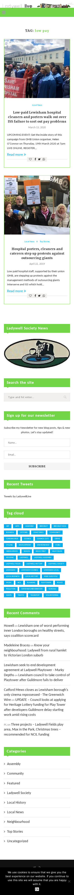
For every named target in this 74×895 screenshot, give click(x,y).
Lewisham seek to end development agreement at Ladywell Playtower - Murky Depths (34, 670)
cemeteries (38, 532)
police (60, 583)
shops (9, 595)
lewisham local (51, 570)
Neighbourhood (18, 822)
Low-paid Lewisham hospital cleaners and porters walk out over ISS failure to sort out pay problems (37, 116)
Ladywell (24, 558)
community (55, 532)
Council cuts (43, 539)
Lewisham (10, 570)
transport (35, 595)
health (27, 551)
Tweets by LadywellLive (17, 496)
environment (43, 545)
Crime (57, 539)
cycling (9, 545)
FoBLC (58, 545)
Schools (52, 589)
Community (15, 774)
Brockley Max (60, 526)
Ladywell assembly (43, 558)
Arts (17, 526)
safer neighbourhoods (32, 589)
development (25, 545)
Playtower (46, 583)
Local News (37, 105)
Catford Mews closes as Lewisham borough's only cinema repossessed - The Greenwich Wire (36, 695)
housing (10, 558)
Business (10, 532)
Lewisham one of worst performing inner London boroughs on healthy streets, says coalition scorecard (36, 631)
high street (41, 551)
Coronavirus (12, 539)
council (27, 539)
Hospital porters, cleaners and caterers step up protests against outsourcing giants (37, 253)
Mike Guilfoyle (51, 576)
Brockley (44, 526)
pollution (10, 589)
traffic (21, 595)
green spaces (12, 551)
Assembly (29, 526)
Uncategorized (17, 841)
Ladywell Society (56, 564)
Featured (13, 783)
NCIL (19, 583)
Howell (9, 626)
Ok (37, 889)
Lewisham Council (29, 570)
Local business (13, 576)
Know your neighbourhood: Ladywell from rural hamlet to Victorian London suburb (35, 650)
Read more (15, 155)
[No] (69, 881)
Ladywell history (34, 564)
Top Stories (45, 242)
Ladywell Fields (13, 564)
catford (23, 532)
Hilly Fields (57, 551)
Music (9, 583)
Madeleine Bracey (17, 645)
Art (7, 526)
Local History (31, 576)
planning (31, 583)
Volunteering (52, 595)
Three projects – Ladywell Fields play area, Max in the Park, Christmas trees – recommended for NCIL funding (33, 730)
